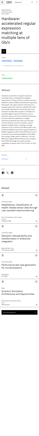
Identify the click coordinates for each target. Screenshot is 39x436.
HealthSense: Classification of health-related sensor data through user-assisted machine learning (19, 207)
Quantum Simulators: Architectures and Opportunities (18, 292)
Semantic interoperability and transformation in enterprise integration (17, 238)
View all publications (9, 312)
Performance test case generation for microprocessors (19, 266)
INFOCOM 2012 (6, 10)
